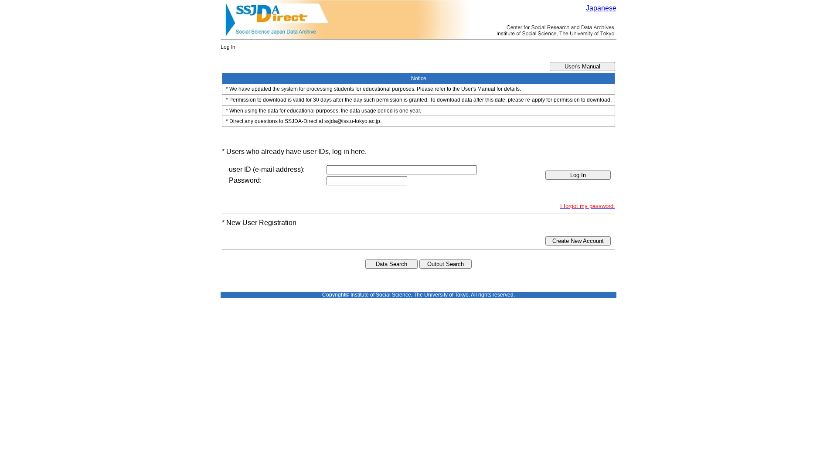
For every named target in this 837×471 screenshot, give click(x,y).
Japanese (601, 8)
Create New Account (578, 241)
